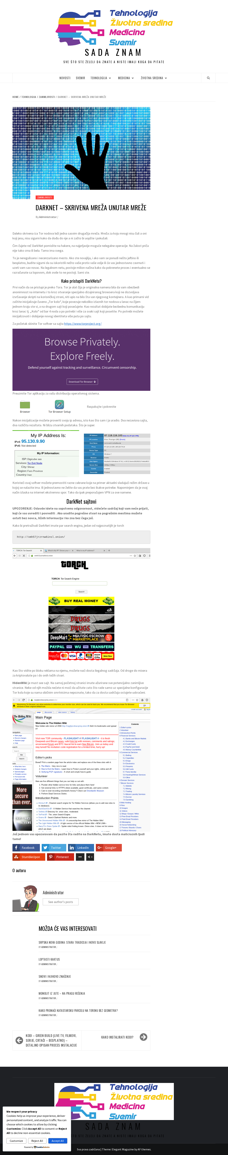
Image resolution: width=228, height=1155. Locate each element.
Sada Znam (114, 52)
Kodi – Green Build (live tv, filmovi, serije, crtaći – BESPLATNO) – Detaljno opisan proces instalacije (51, 1040)
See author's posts (60, 902)
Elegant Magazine (123, 1149)
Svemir (80, 78)
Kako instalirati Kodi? (117, 1037)
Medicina (124, 78)
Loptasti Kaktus (49, 959)
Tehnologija (98, 78)
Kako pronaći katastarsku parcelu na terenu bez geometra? (78, 1010)
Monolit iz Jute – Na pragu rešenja (62, 993)
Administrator (48, 217)
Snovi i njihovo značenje (55, 976)
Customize (16, 1141)
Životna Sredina (152, 78)
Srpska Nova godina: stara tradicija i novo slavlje (72, 942)
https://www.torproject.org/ (83, 324)
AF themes (144, 1149)
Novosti (65, 78)
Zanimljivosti (44, 197)
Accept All (58, 1141)
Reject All (37, 1141)
